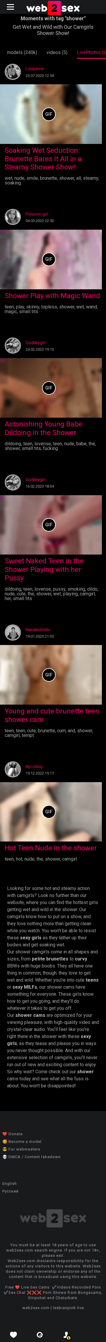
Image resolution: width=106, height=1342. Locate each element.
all (78, 178)
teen (9, 307)
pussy (59, 589)
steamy (90, 178)
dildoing (13, 443)
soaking (13, 183)
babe (81, 443)
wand (91, 307)
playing (70, 594)
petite (38, 959)
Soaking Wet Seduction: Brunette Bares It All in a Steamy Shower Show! (43, 159)
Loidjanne (35, 68)
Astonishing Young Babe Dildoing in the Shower (43, 428)
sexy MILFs (24, 987)
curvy (81, 959)
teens (92, 980)
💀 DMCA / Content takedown (31, 1157)
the (92, 443)
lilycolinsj (34, 766)
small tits (28, 311)
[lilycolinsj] (13, 776)
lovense (42, 443)
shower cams (30, 1015)
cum (61, 730)
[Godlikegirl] (13, 352)
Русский (10, 1191)
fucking (50, 448)
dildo (92, 589)
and (71, 730)
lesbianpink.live (68, 1308)
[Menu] (11, 7)
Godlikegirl (35, 342)
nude (19, 178)
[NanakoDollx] (13, 639)
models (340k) (22, 52)
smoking (76, 589)
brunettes (57, 959)
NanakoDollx (37, 629)
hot (19, 859)
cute (21, 594)
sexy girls (31, 937)
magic (11, 311)
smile (32, 178)
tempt (28, 735)
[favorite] (13, 1335)
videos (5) (57, 52)
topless (49, 307)
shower (66, 178)
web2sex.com (35, 1308)
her (8, 598)
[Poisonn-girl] (13, 223)
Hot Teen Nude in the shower (51, 848)
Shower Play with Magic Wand (52, 296)
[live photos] (39, 1335)
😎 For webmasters (21, 1149)
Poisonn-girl (37, 214)
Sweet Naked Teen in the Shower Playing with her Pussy (44, 569)
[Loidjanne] (13, 78)
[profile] (66, 1335)
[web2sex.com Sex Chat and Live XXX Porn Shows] (53, 8)
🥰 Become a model (22, 1141)
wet (8, 178)
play (20, 307)
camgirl (87, 594)
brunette (48, 178)
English (9, 1183)
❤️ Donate (12, 1134)
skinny (32, 307)
